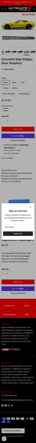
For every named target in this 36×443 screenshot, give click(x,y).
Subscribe (18, 234)
